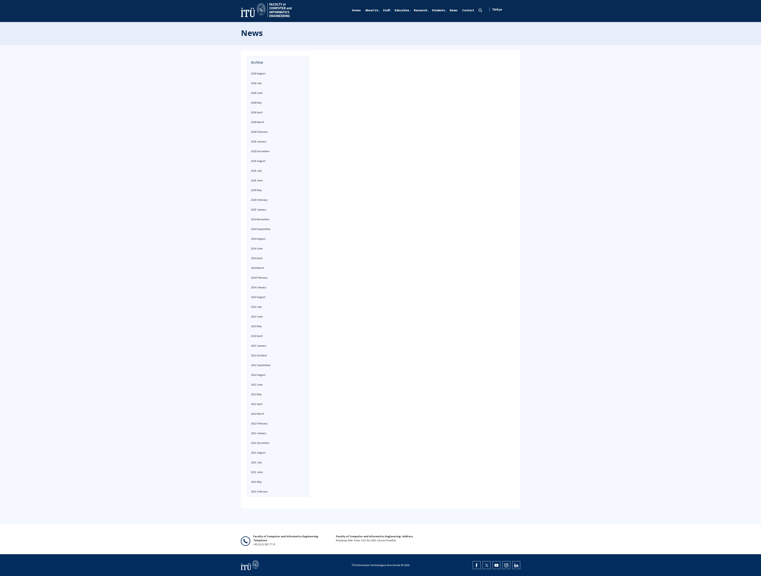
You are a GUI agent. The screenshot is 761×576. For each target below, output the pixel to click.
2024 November (260, 219)
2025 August (258, 161)
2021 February (259, 491)
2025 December (260, 151)
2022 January (258, 433)
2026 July (256, 83)
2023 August (258, 297)
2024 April (256, 258)
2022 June (257, 384)
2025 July (256, 170)
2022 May (256, 394)
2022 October (259, 355)
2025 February (259, 200)
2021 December (260, 443)
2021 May (256, 482)
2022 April (256, 404)
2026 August (258, 73)
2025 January (258, 209)
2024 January (258, 287)
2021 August (258, 452)
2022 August (258, 375)
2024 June (257, 248)
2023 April (256, 336)
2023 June (257, 316)
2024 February (259, 277)
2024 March (257, 268)
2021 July (256, 462)
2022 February (259, 423)
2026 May (256, 102)
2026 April (256, 112)
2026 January (258, 141)
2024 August (258, 238)
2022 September (261, 365)
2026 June (257, 93)
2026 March (257, 122)
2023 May (256, 326)
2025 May (256, 190)
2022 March (257, 413)
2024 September (261, 229)
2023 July (256, 307)
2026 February (259, 132)
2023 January (258, 345)
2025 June (257, 180)
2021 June (257, 472)
